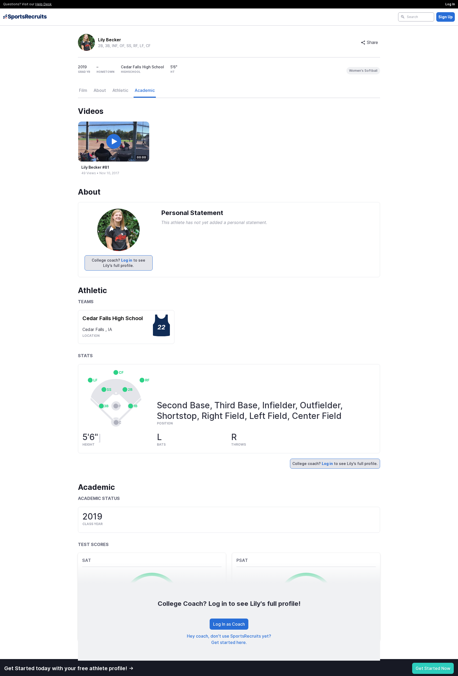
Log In (450, 4)
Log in (126, 260)
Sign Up (445, 17)
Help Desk (43, 4)
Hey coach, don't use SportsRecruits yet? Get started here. (229, 639)
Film (83, 90)
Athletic (120, 90)
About (100, 90)
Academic (145, 90)
